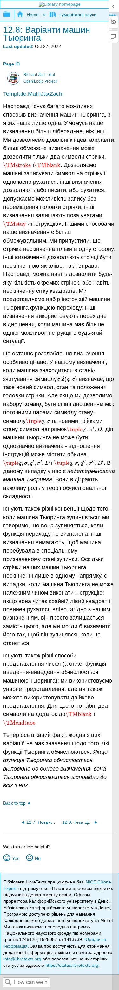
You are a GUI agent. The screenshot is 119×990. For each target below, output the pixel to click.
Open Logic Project (39, 81)
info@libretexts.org (22, 958)
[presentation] (17, 165)
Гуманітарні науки (78, 14)
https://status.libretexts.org (71, 965)
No (37, 858)
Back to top (14, 803)
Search (8, 982)
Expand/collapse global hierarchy (10, 15)
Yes (15, 858)
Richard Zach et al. (39, 74)
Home (32, 14)
